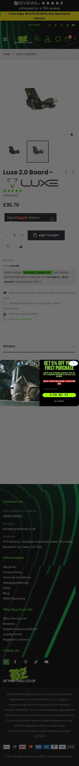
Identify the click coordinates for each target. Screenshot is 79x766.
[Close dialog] (73, 363)
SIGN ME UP (59, 395)
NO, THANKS (59, 401)
